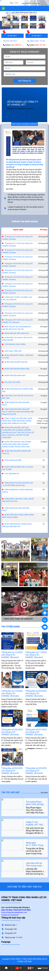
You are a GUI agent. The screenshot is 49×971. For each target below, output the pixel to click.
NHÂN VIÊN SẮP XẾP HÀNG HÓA (17, 333)
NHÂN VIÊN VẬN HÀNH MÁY (15, 375)
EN (32, 968)
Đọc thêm (44, 793)
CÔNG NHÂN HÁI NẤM (13, 460)
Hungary (44, 968)
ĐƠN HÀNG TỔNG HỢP (13, 351)
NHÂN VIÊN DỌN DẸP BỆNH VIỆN (17, 369)
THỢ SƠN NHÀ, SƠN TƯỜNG (15, 344)
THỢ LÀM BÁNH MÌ (12, 474)
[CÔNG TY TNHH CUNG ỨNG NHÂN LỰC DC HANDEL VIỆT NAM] (14, 3)
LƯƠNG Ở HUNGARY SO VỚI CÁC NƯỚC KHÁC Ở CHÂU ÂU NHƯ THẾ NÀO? (26, 208)
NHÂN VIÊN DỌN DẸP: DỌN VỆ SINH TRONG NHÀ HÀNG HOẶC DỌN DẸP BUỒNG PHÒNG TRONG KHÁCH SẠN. (16, 444)
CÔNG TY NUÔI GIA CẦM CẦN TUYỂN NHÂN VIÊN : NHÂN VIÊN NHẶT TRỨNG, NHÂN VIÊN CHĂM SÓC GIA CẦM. (17, 420)
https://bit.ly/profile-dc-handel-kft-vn (20, 109)
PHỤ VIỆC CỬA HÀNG (12, 382)
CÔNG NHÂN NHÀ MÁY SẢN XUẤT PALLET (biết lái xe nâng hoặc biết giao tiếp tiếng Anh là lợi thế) (18, 411)
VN (20, 968)
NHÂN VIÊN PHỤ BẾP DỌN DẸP (16, 362)
